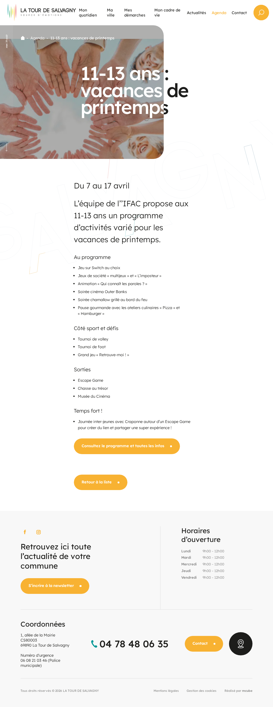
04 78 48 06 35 (133, 644)
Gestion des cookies (201, 691)
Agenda (37, 37)
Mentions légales (166, 691)
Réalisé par (238, 691)
